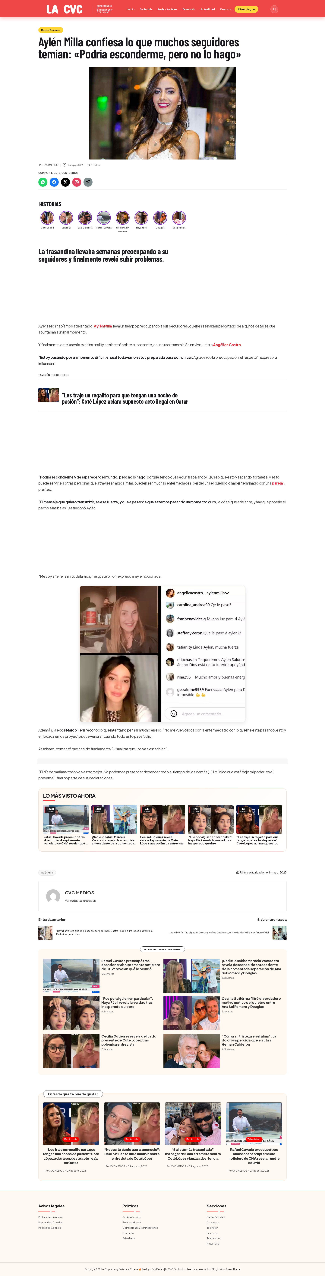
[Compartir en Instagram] (76, 182)
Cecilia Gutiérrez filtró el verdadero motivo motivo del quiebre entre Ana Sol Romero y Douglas (251, 1002)
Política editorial (132, 1222)
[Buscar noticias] (274, 9)
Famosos (226, 9)
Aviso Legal (129, 1238)
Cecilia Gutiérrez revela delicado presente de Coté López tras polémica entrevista (162, 840)
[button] (162, 654)
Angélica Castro (227, 344)
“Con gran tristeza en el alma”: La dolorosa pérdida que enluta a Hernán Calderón (249, 1040)
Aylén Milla (103, 326)
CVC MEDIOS (79, 892)
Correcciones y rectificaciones (140, 1227)
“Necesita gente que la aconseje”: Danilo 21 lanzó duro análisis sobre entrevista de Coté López (132, 1154)
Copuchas (213, 1222)
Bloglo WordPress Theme (226, 1269)
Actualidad (208, 9)
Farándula (146, 9)
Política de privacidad (50, 1217)
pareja (277, 483)
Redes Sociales (167, 9)
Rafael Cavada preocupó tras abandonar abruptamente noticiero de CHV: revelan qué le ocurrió (65, 841)
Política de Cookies (49, 1227)
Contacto (128, 1233)
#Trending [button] (244, 9)
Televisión (188, 9)
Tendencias (213, 1238)
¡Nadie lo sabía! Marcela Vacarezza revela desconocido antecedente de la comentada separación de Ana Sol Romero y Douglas (113, 843)
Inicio (131, 9)
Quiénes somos (132, 1217)
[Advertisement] (151, 293)
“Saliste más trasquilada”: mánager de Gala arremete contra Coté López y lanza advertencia (193, 1154)
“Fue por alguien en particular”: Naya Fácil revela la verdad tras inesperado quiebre (210, 840)
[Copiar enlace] (88, 182)
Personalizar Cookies (50, 1222)
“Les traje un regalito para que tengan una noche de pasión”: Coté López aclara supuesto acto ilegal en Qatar (258, 841)
